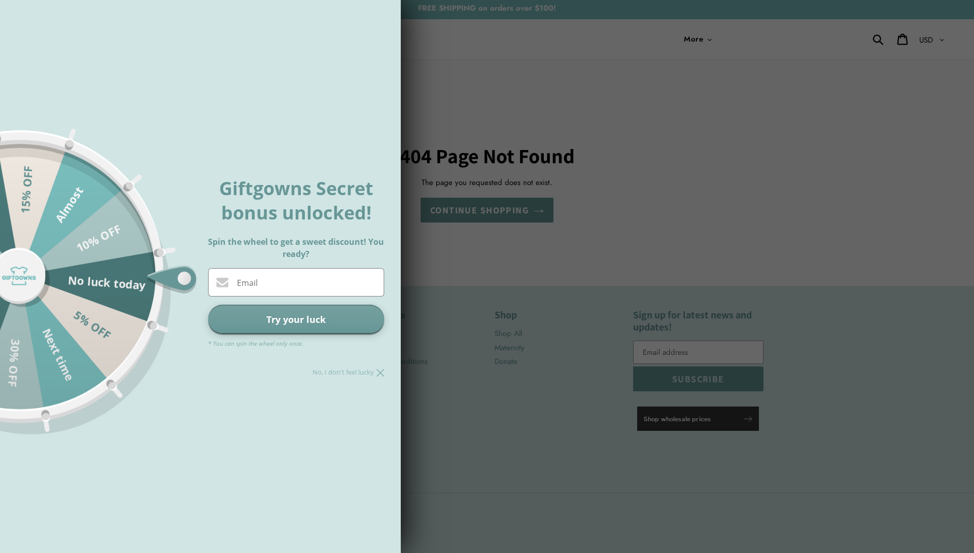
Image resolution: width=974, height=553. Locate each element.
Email (247, 283)
